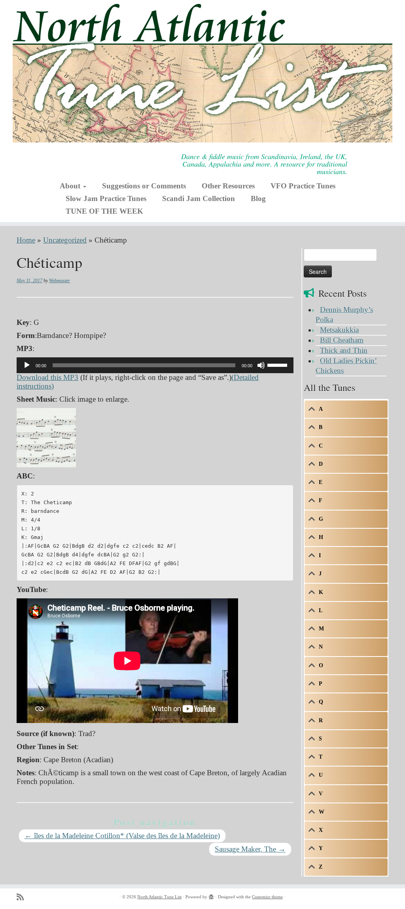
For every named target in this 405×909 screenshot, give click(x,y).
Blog (258, 198)
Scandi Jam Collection (198, 198)
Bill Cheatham (341, 340)
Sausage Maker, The (250, 849)
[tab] (346, 409)
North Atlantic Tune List (159, 896)
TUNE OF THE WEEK (104, 211)
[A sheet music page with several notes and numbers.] (46, 437)
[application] (155, 365)
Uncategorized (65, 240)
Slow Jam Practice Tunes (106, 198)
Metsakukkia (339, 330)
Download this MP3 (47, 377)
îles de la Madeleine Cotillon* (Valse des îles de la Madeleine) (122, 835)
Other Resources (228, 186)
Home (26, 240)
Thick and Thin (343, 350)
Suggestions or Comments (144, 186)
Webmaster (59, 280)
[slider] (278, 364)
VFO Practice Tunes (303, 186)
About (71, 186)
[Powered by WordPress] (211, 895)
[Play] (27, 365)
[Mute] (261, 365)
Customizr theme (267, 896)
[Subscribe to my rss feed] (23, 897)
